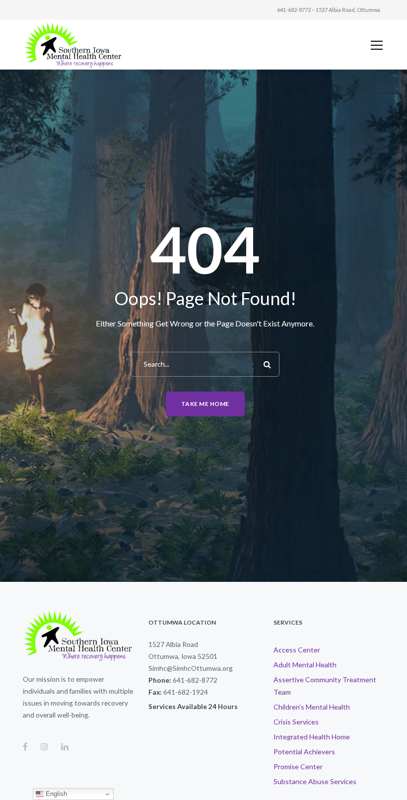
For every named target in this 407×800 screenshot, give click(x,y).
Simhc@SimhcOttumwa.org (190, 668)
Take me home (205, 403)
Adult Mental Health (305, 664)
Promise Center (298, 766)
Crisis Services (296, 722)
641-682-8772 (294, 9)
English (55, 794)
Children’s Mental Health (311, 707)
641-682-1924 (185, 692)
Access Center (296, 649)
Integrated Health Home (311, 736)
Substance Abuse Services (314, 781)
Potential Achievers (304, 751)
